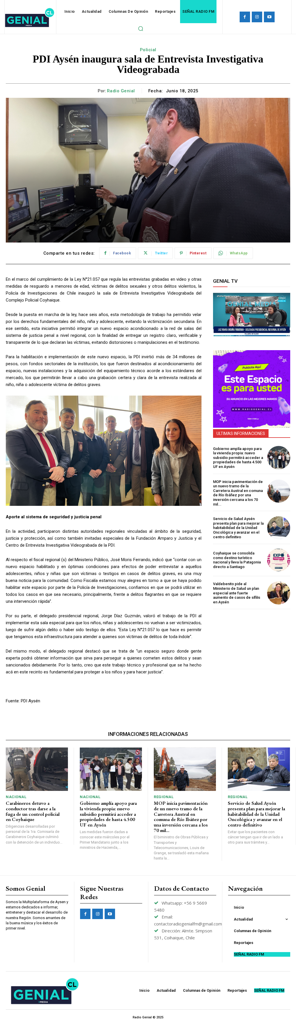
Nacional (16, 797)
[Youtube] (269, 17)
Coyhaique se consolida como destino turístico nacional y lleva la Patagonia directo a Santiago (237, 560)
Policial (148, 49)
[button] (140, 28)
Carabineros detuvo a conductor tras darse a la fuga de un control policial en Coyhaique (33, 811)
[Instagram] (257, 17)
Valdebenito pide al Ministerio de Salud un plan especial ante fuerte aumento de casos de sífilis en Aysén (236, 593)
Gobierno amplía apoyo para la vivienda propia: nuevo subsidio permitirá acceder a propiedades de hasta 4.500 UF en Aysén (238, 458)
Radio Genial (121, 90)
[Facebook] (245, 17)
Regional (163, 797)
